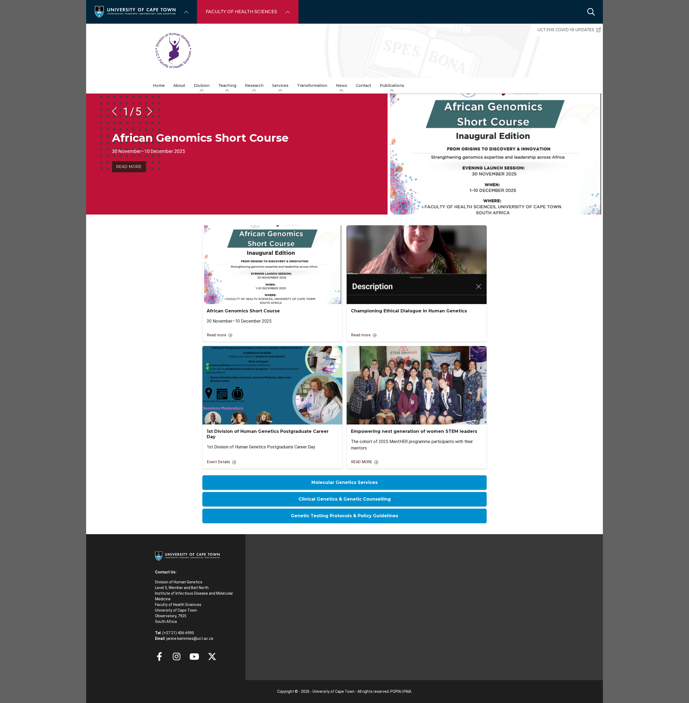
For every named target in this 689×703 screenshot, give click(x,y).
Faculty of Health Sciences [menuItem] (241, 11)
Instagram (176, 656)
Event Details (218, 462)
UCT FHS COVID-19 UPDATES (565, 29)
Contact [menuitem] (363, 85)
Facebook (159, 656)
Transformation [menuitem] (312, 85)
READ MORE (361, 462)
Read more (129, 166)
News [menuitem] (341, 85)
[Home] (135, 11)
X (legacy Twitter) (212, 656)
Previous (116, 111)
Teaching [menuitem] (227, 85)
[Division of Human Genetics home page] (344, 50)
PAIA (407, 691)
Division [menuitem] (202, 85)
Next (147, 111)
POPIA (395, 691)
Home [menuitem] (159, 85)
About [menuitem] (179, 85)
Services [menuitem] (280, 85)
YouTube (194, 656)
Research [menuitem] (254, 85)
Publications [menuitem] (392, 85)
